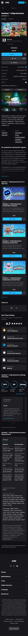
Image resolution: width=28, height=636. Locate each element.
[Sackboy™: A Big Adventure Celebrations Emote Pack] (14, 267)
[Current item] (7, 109)
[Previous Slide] (2, 110)
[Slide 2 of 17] (14, 109)
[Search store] (3, 8)
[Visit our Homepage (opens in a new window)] (12, 308)
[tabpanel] (14, 463)
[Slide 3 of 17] (21, 109)
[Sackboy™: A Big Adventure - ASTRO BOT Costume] (14, 193)
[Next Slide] (25, 110)
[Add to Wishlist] (24, 219)
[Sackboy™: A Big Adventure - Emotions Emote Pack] (14, 230)
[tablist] (14, 439)
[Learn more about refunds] (26, 70)
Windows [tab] (5, 439)
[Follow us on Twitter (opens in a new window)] (16, 308)
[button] (14, 176)
